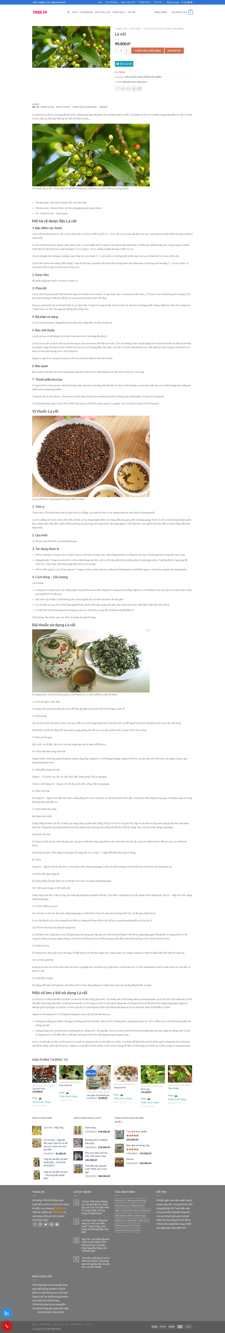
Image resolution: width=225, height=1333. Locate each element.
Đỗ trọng (145, 1089)
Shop (100, 2)
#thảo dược (142, 82)
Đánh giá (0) (47, 107)
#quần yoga (140, 1215)
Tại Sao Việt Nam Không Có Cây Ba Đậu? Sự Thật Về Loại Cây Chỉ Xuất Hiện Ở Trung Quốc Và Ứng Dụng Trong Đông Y (95, 1207)
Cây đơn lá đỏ (38, 1088)
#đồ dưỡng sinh (122, 1225)
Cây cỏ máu (173, 1088)
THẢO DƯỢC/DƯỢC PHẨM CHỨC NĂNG (164, 29)
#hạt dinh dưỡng (131, 1210)
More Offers (63, 107)
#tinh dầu (133, 1220)
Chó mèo (136, 1225)
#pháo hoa (145, 1210)
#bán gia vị (120, 1200)
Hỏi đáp (103, 107)
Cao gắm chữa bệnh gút (97, 1095)
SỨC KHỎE (135, 29)
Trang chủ (121, 29)
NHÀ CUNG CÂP (128, 2)
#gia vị (118, 1210)
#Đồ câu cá (143, 1220)
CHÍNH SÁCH (144, 2)
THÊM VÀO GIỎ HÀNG (147, 50)
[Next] (192, 1088)
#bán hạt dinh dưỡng (136, 1200)
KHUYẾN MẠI (112, 2)
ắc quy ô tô (134, 1230)
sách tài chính (121, 1230)
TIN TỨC (158, 2)
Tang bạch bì (120, 1087)
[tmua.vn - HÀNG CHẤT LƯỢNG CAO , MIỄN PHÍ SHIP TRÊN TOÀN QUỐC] (47, 12)
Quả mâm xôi (65, 1085)
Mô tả (35, 107)
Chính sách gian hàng (84, 107)
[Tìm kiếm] (68, 12)
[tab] (35, 107)
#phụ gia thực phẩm (124, 1215)
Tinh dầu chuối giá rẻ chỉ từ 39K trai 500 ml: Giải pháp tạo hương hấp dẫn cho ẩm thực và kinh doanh (95, 1262)
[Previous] (32, 1088)
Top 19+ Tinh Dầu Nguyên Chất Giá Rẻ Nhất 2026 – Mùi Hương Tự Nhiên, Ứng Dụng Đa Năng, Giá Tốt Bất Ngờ (95, 1245)
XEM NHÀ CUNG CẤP (50, 1312)
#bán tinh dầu (138, 1205)
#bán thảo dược (130, 82)
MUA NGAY (174, 50)
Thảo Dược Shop (41, 1101)
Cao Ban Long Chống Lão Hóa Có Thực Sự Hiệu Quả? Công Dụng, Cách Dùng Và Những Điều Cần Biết (95, 1226)
